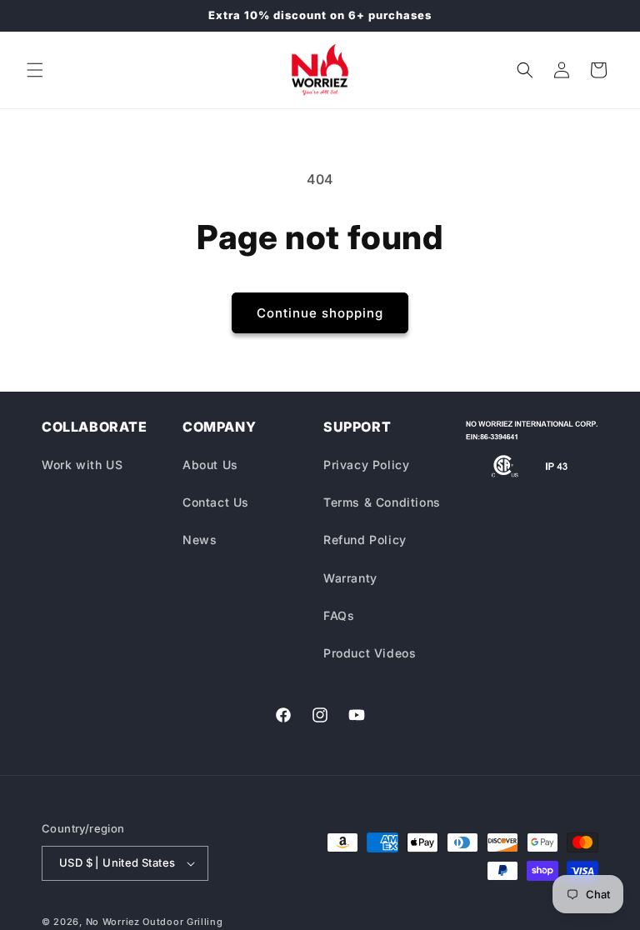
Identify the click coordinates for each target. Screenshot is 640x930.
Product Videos (369, 653)
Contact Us (215, 502)
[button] (35, 70)
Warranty (350, 578)
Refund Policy (365, 539)
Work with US (82, 465)
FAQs (338, 615)
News (199, 539)
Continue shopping (320, 313)
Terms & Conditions (382, 502)
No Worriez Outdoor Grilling (154, 922)
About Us (210, 465)
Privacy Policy (366, 465)
